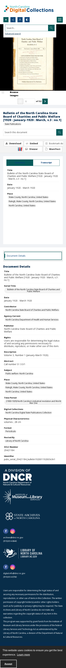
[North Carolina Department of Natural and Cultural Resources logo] (17, 477)
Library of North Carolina (17, 440)
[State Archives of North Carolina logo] (22, 516)
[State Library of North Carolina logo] (22, 553)
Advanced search (13, 33)
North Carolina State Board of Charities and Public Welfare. (32, 310)
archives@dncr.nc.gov (13, 537)
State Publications (13, 124)
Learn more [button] (23, 654)
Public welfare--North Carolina (19, 373)
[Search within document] (59, 132)
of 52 (38, 101)
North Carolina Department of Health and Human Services (32, 319)
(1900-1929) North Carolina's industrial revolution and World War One (33, 402)
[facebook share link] (5, 531)
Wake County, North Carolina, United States (28, 197)
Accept (8, 664)
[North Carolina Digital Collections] (28, 8)
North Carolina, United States (22, 205)
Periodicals (11, 431)
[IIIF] (20, 149)
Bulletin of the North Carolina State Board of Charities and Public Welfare (33, 290)
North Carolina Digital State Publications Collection (28, 412)
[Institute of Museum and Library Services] (22, 497)
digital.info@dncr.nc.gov (14, 573)
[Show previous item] (20, 101)
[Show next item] (45, 101)
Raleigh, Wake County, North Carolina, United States (32, 201)
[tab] (20, 163)
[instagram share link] (12, 531)
